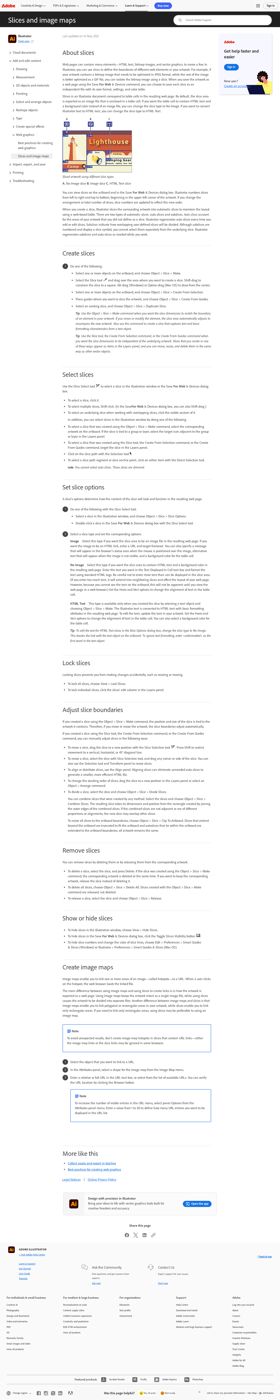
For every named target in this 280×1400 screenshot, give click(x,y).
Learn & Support (135, 5)
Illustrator (25, 36)
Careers (236, 1315)
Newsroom (238, 1327)
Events (235, 1321)
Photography (13, 1310)
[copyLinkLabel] (153, 1236)
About (235, 1310)
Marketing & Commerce (100, 5)
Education (124, 1304)
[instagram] (46, 1393)
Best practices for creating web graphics (94, 1169)
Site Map (252, 1393)
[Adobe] (8, 5)
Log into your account (243, 1304)
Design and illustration (18, 1315)
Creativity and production (76, 1321)
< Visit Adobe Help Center (32, 1254)
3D (8, 1332)
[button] (258, 5)
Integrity (236, 1354)
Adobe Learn (182, 1321)
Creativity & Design (31, 5)
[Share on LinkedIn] (144, 1236)
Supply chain (238, 1343)
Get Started (25, 1268)
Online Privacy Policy (102, 1180)
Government (126, 1315)
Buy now (163, 6)
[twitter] (53, 1393)
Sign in (271, 5)
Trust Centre (238, 1349)
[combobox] (222, 20)
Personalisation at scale (75, 1304)
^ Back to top (264, 1256)
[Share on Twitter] (135, 1236)
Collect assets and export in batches (92, 1163)
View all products (15, 1349)
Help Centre (182, 1304)
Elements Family (15, 1338)
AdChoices (268, 1393)
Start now (163, 1283)
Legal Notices (71, 1180)
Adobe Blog (238, 1365)
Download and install (186, 1310)
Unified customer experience (77, 1315)
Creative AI (12, 1304)
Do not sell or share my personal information (222, 1393)
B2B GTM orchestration (75, 1327)
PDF (9, 1327)
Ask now (96, 1283)
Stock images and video (18, 1343)
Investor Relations (241, 1338)
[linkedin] (60, 1393)
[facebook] (39, 1393)
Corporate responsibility (244, 1332)
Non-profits (125, 1310)
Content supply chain (73, 1310)
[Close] (199, 1392)
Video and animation (17, 1321)
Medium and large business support (194, 1327)
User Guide (24, 1273)
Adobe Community (185, 1315)
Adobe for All (238, 1360)
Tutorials (23, 1278)
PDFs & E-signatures (64, 5)
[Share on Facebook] (126, 1236)
